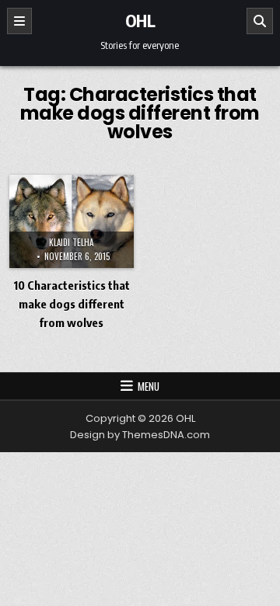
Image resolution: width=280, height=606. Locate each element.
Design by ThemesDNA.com (140, 434)
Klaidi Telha (71, 242)
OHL (140, 20)
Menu (148, 386)
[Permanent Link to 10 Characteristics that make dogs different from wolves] (71, 221)
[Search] (260, 21)
